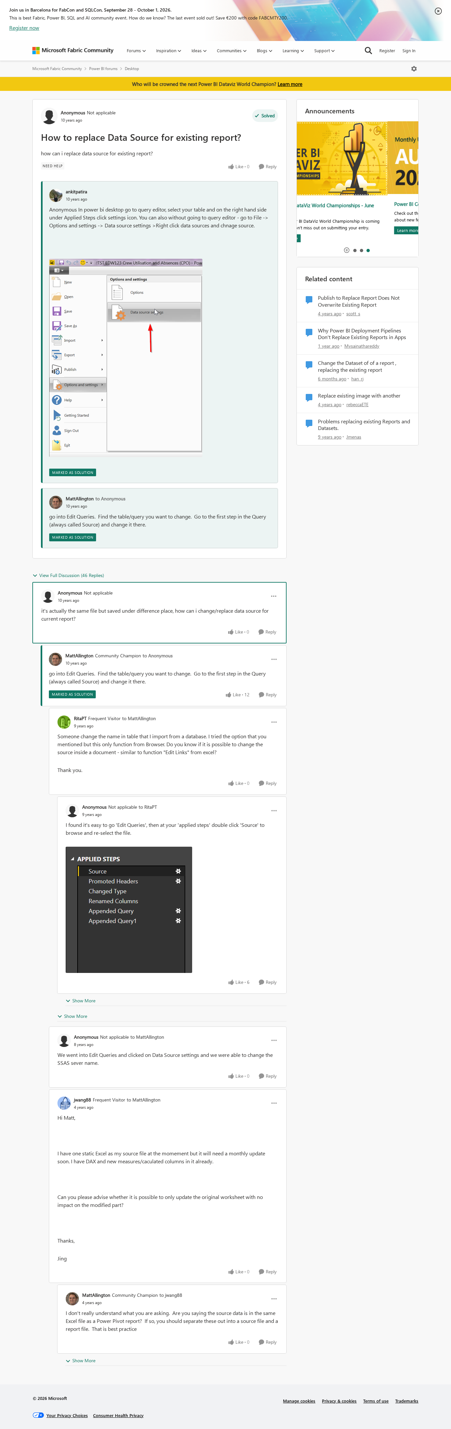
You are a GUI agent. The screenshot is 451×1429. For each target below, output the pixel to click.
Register (387, 50)
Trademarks (406, 1401)
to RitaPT (148, 807)
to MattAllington (139, 718)
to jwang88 (170, 1295)
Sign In (408, 50)
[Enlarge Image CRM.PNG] (129, 910)
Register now (24, 27)
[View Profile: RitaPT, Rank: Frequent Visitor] (64, 722)
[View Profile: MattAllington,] (55, 502)
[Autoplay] (346, 250)
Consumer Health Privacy (118, 1415)
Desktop (132, 68)
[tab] (354, 250)
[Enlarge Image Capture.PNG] (125, 358)
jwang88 (82, 1100)
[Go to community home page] (73, 50)
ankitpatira (76, 191)
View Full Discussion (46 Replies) (71, 575)
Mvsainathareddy (361, 346)
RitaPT (80, 718)
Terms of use (376, 1401)
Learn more (290, 84)
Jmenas (353, 437)
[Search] (368, 51)
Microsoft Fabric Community (57, 68)
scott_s (353, 313)
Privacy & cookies (339, 1401)
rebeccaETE (357, 404)
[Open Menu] (414, 68)
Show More (83, 1000)
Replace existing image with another (359, 395)
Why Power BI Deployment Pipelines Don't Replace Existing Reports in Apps (362, 334)
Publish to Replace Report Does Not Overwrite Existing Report (358, 301)
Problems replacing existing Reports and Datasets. (364, 425)
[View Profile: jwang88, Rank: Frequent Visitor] (64, 1103)
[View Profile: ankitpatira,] (55, 195)
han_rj (357, 378)
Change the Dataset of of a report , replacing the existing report (357, 366)
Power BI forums (103, 68)
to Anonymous (110, 498)
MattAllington (80, 498)
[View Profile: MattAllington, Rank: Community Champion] (55, 659)
